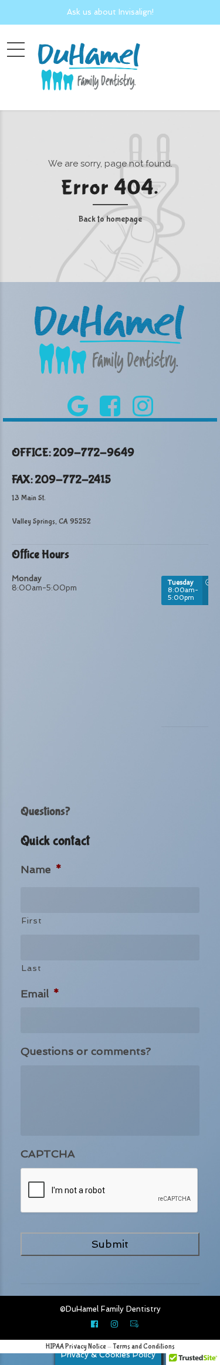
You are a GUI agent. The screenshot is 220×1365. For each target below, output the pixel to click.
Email (40, 993)
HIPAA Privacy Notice (76, 1347)
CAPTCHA (48, 1153)
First (31, 920)
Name (41, 869)
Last (31, 968)
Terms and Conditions (144, 1347)
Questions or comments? (86, 1051)
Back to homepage (110, 219)
